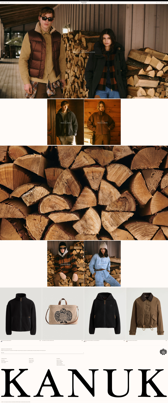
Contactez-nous (31, 362)
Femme (6, 2)
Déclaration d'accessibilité (60, 363)
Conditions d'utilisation (59, 362)
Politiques (58, 358)
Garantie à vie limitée (59, 360)
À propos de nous (4, 358)
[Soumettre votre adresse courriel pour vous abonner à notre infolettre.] (83, 352)
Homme (8, 2)
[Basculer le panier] (166, 2)
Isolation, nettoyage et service (4, 361)
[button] (1, 341)
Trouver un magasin (3, 362)
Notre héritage (3, 360)
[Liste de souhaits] (163, 2)
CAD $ (157, 2)
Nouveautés (2, 2)
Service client (31, 358)
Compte (162, 2)
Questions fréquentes (31, 360)
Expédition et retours (31, 361)
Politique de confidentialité (60, 361)
